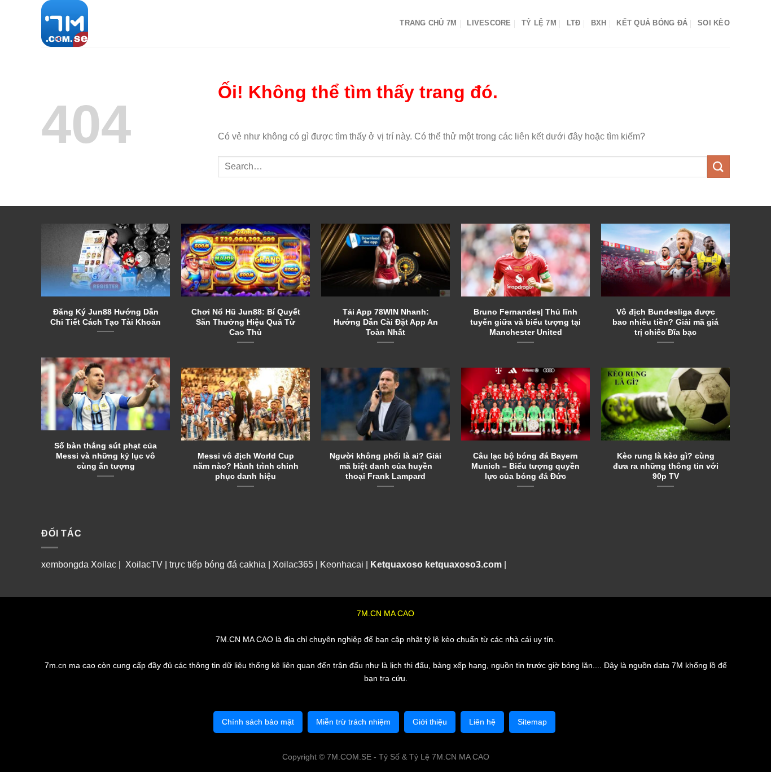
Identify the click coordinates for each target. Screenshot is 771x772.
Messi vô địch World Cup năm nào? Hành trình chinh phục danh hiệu (246, 466)
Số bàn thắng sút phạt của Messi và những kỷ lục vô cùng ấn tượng (105, 455)
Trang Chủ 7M (428, 23)
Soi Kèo (714, 23)
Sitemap (532, 721)
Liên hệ (482, 721)
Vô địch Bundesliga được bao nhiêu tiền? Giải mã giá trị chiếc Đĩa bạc (665, 322)
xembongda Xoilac (78, 564)
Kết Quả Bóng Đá (651, 23)
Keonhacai (341, 564)
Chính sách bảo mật (258, 721)
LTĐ (574, 23)
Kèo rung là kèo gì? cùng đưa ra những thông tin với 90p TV (666, 466)
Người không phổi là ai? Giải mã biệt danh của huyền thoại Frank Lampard (385, 466)
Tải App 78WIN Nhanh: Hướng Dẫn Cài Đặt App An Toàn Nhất (386, 322)
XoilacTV (144, 564)
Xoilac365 (293, 564)
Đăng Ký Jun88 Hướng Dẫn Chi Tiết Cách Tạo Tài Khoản (105, 316)
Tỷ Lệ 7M (539, 23)
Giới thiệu (430, 721)
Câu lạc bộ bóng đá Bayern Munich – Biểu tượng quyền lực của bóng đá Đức (525, 466)
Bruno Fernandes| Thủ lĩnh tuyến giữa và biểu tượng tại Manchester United (525, 322)
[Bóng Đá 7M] (97, 23)
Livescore (489, 23)
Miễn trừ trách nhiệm (353, 721)
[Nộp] (718, 166)
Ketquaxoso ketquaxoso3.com (436, 564)
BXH (599, 23)
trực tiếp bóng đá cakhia (216, 564)
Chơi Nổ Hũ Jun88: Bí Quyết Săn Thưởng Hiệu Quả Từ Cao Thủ (245, 322)
